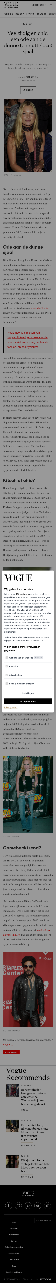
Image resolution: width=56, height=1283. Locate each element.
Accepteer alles (28, 701)
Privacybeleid (10, 707)
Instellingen (28, 693)
